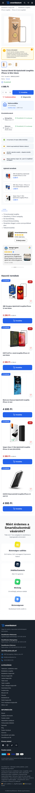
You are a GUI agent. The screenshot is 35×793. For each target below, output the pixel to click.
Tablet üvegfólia (5, 683)
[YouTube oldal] (16, 745)
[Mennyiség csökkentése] (3, 92)
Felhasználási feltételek (7, 723)
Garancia (3, 732)
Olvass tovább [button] (8, 262)
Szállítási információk (7, 715)
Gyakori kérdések (6, 730)
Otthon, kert (4, 705)
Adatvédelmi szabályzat (7, 720)
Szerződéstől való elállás (8, 735)
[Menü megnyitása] (3, 2)
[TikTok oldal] (12, 745)
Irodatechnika (5, 690)
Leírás (4, 209)
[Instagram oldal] (7, 745)
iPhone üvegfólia (5, 10)
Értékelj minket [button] (20, 240)
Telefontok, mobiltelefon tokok (9, 668)
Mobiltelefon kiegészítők (7, 7)
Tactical (8, 79)
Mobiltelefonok (5, 697)
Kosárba (24, 92)
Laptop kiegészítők (6, 678)
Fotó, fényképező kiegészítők (9, 702)
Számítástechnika (6, 688)
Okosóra (3, 695)
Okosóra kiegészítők (6, 676)
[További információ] (32, 49)
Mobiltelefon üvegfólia (24, 7)
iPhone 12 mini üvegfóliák (19, 10)
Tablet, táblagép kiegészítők (8, 685)
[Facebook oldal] (3, 745)
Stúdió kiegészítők (6, 700)
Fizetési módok (5, 718)
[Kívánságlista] (28, 2)
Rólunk (3, 713)
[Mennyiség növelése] (10, 92)
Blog (2, 727)
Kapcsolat (4, 725)
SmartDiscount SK (6, 737)
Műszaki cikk (4, 693)
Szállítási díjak (12, 107)
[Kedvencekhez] (31, 301)
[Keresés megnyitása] (24, 2)
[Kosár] (32, 2)
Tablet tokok (4, 680)
